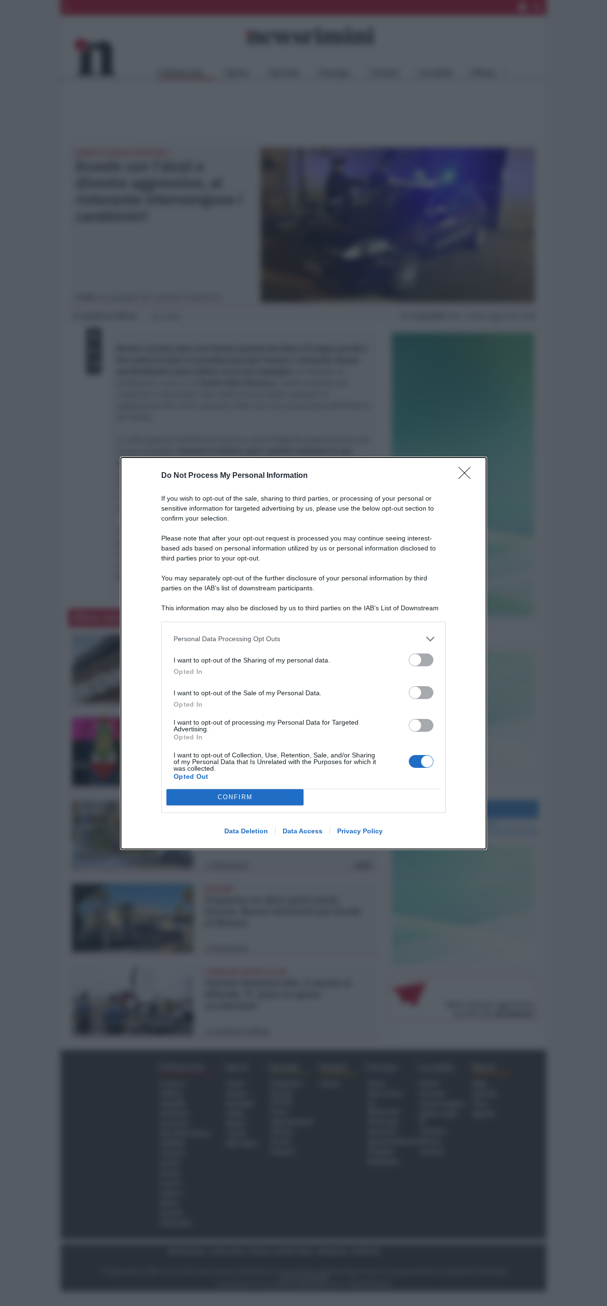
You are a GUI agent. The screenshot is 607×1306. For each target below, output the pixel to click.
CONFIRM (235, 797)
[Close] (468, 476)
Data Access (302, 831)
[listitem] (303, 639)
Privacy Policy (360, 831)
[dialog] (303, 653)
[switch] (421, 659)
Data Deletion (246, 831)
